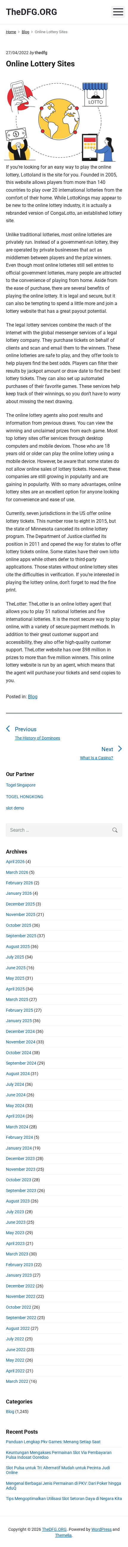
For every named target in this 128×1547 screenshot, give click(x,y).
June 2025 (16, 967)
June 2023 (16, 1222)
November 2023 (20, 1169)
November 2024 (20, 1042)
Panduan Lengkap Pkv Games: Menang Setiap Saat (53, 1441)
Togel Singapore (20, 785)
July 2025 (15, 957)
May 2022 (15, 1360)
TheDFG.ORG (54, 1529)
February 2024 (19, 1137)
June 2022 (16, 1349)
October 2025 (18, 925)
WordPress (101, 1529)
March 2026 (17, 872)
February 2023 (19, 1264)
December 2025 (20, 904)
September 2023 (21, 1190)
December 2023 (20, 1158)
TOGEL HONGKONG (24, 796)
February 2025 (19, 1010)
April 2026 (15, 861)
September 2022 (21, 1317)
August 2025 (18, 946)
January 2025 (19, 1020)
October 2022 (18, 1307)
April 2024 (15, 1116)
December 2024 (20, 1031)
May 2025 (15, 978)
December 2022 (20, 1286)
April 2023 (15, 1243)
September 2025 (21, 935)
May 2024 (15, 1105)
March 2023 (17, 1254)
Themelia (63, 1535)
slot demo (15, 808)
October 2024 (18, 1052)
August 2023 (18, 1201)
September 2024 (21, 1063)
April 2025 (15, 989)
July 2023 (15, 1211)
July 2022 (15, 1338)
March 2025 (17, 999)
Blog (33, 696)
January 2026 (19, 893)
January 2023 (19, 1275)
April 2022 (15, 1370)
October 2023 (18, 1179)
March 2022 (17, 1381)
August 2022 (18, 1328)
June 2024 (16, 1094)
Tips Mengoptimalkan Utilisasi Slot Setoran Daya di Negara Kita (64, 1498)
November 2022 (20, 1296)
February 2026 (19, 882)
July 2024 (15, 1084)
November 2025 (20, 914)
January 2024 (19, 1148)
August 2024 (18, 1073)
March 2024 (17, 1126)
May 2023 (15, 1232)
